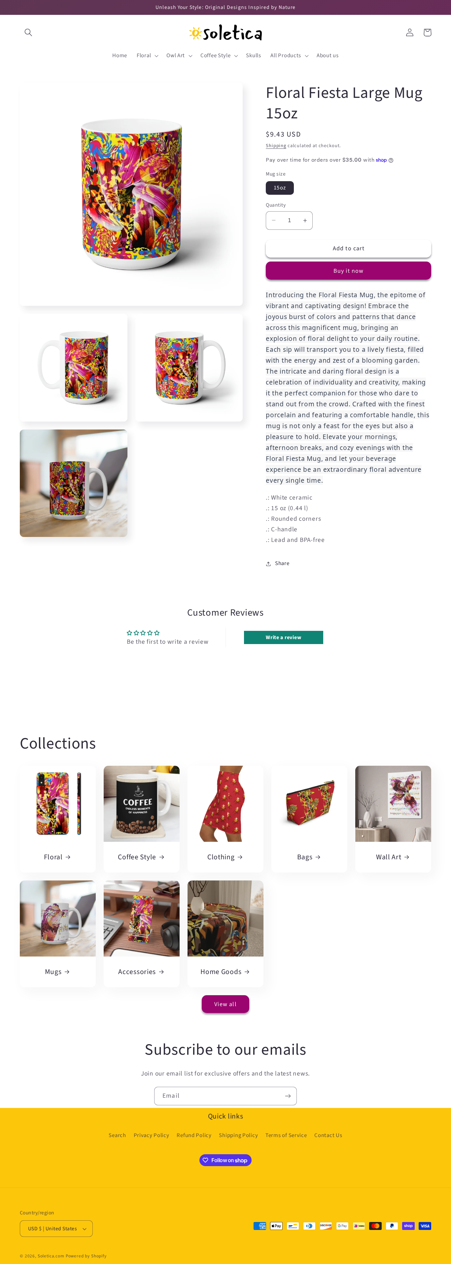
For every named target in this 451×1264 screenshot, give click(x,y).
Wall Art (388, 857)
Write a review (283, 637)
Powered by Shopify (86, 1256)
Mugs (53, 972)
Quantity (276, 205)
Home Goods (220, 972)
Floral (53, 857)
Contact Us (328, 1135)
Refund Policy (194, 1135)
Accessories (137, 972)
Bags (305, 857)
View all (225, 1004)
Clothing (221, 857)
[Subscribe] (287, 1096)
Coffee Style (137, 857)
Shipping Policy (238, 1135)
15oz (280, 188)
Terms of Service (286, 1135)
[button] (28, 32)
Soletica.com (51, 1256)
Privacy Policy (151, 1135)
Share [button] (282, 563)
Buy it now (348, 271)
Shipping (276, 145)
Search (117, 1135)
